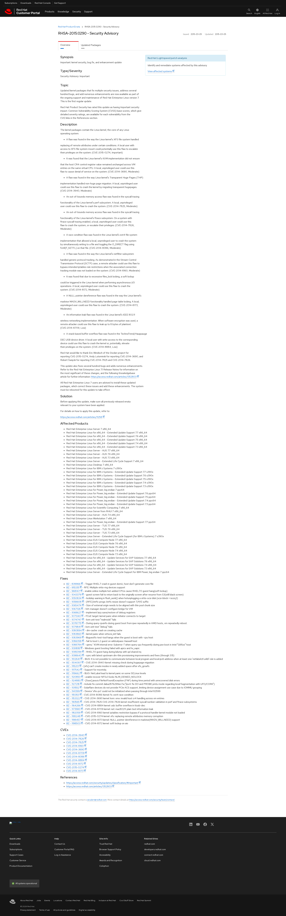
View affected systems (160, 71)
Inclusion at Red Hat (107, 900)
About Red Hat (26, 900)
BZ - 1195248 (73, 716)
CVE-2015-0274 (75, 767)
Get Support (60, 3)
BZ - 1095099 (73, 651)
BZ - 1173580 (73, 709)
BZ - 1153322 (73, 698)
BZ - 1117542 (73, 669)
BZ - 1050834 (73, 598)
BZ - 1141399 (73, 691)
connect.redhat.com (153, 855)
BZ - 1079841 (73, 626)
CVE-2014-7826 (75, 738)
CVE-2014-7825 (75, 742)
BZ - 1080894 (74, 630)
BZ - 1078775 (73, 623)
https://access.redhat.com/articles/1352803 (113, 376)
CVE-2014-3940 (75, 735)
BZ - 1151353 (72, 694)
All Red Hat (267, 13)
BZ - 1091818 (73, 648)
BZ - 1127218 (73, 684)
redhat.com (149, 844)
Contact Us (59, 844)
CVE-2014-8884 (75, 760)
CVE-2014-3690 (75, 749)
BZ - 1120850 (73, 676)
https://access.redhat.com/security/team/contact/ (152, 799)
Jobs (39, 900)
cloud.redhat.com (152, 860)
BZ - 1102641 (73, 659)
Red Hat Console (43, 3)
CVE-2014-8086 (75, 756)
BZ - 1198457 (73, 719)
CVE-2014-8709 (75, 753)
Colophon (104, 866)
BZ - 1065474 (73, 605)
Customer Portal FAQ (64, 849)
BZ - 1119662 (73, 673)
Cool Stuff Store (126, 900)
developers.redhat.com (155, 849)
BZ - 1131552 (72, 687)
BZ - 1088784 (74, 644)
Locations (57, 900)
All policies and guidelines (64, 910)
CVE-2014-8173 (74, 770)
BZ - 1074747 (73, 619)
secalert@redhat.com (97, 799)
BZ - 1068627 (73, 612)
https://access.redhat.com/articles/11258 (81, 417)
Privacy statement (28, 910)
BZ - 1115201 (72, 666)
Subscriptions (11, 3)
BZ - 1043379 (73, 594)
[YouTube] (198, 825)
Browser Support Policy (110, 849)
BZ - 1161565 (73, 701)
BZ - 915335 (72, 587)
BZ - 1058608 (73, 601)
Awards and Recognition (110, 860)
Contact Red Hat (73, 900)
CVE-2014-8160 (75, 745)
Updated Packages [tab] (91, 45)
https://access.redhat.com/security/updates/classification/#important (102, 782)
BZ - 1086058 (73, 641)
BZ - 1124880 (73, 680)
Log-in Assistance (62, 855)
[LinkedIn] (191, 825)
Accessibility (105, 855)
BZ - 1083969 (73, 637)
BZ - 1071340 (73, 616)
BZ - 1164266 (73, 705)
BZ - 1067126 (73, 608)
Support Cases (16, 855)
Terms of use (44, 910)
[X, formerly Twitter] (212, 825)
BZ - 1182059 (73, 712)
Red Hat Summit (144, 900)
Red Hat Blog (89, 900)
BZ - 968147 (73, 591)
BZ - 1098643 (73, 655)
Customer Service (18, 860)
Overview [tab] (65, 45)
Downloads (26, 3)
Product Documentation (21, 866)
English (257, 13)
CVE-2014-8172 (74, 763)
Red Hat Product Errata (69, 26)
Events (47, 900)
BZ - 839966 (73, 583)
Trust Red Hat (105, 844)
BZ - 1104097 (73, 662)
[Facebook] (205, 825)
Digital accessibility (87, 910)
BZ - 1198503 (73, 723)
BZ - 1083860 (73, 634)
